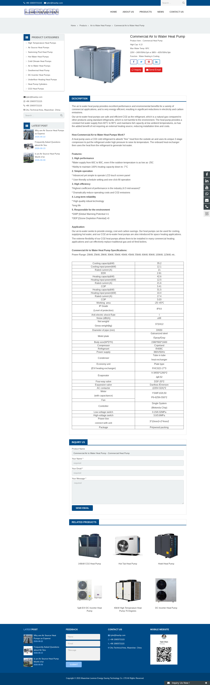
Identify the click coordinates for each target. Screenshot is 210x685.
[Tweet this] (141, 61)
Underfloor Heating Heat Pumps (42, 79)
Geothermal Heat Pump (38, 70)
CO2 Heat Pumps (36, 89)
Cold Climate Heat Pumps (39, 61)
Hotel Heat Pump (166, 563)
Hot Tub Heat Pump (128, 563)
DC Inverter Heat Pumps (39, 75)
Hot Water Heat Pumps (38, 56)
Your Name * (77, 458)
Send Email (154, 69)
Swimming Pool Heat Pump (40, 52)
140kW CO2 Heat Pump (89, 563)
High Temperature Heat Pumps (42, 43)
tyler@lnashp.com (55, 3)
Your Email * (77, 468)
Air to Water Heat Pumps (39, 66)
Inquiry (137, 69)
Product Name (78, 449)
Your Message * (79, 478)
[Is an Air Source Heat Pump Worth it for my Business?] (29, 162)
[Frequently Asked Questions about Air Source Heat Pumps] (29, 150)
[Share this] (133, 61)
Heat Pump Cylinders (37, 84)
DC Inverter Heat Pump (166, 608)
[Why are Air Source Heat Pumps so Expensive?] (29, 139)
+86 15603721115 (34, 3)
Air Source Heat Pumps (38, 47)
